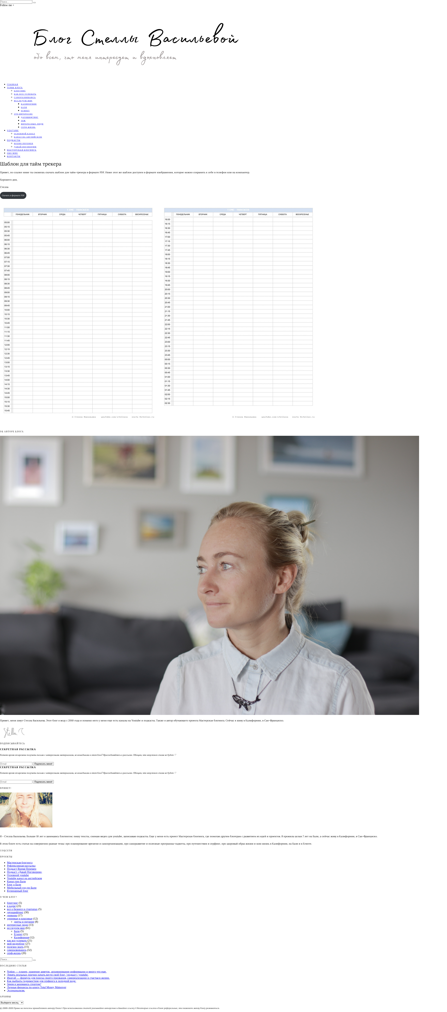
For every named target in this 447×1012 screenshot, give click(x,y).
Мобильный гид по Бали (21, 887)
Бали (24, 107)
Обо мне (12, 153)
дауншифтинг (29, 117)
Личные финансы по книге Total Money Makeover (36, 987)
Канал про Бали (16, 881)
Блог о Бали (14, 884)
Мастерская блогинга (21, 150)
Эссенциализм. (16, 990)
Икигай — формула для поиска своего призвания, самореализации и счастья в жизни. (58, 977)
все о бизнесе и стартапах (22, 909)
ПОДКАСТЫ (13, 140)
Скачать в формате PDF (13, 195)
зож (23, 121)
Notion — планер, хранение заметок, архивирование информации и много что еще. (57, 971)
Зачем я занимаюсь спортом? (24, 984)
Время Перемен (23, 143)
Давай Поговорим (25, 147)
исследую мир (23, 101)
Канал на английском (28, 137)
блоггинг (20, 91)
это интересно (23, 114)
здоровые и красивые (19, 918)
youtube (13, 130)
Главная (12, 84)
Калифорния (29, 104)
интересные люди (32, 124)
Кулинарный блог (17, 890)
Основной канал (24, 134)
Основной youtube (18, 875)
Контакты (13, 156)
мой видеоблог (16, 943)
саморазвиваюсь (25, 97)
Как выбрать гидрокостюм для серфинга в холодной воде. (41, 981)
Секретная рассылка (18, 749)
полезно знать (15, 946)
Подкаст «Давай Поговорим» (24, 872)
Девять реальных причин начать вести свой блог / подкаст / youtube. (47, 974)
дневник (12, 915)
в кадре (11, 906)
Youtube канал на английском (24, 878)
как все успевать (25, 94)
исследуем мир (16, 928)
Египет (25, 111)
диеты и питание (24, 921)
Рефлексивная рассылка (21, 865)
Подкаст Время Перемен (21, 868)
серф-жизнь (28, 127)
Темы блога (15, 87)
